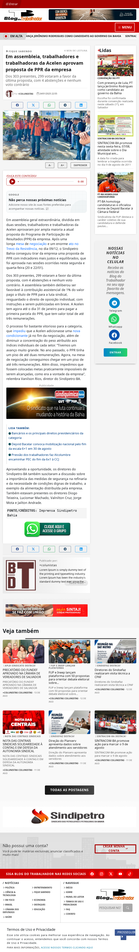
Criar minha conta (114, 848)
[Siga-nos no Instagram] (101, 873)
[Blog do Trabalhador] (23, 15)
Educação (39, 909)
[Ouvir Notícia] (12, 181)
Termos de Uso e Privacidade (73, 903)
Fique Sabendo (41, 892)
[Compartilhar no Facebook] (17, 105)
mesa (20, 244)
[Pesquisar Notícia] (127, 908)
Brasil (8, 904)
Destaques (39, 904)
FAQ (67, 909)
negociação (38, 244)
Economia (39, 900)
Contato (70, 913)
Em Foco (9, 900)
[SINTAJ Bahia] (46, 610)
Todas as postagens (69, 790)
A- (50, 165)
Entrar (13, 4)
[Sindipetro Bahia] (69, 817)
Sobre (68, 892)
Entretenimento (42, 887)
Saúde (8, 917)
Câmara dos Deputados (11, 911)
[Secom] (92, 14)
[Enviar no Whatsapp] (49, 105)
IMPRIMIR (80, 165)
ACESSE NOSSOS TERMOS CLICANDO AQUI (67, 947)
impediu (19, 331)
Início (69, 887)
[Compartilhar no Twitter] (33, 105)
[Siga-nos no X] (111, 873)
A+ (62, 165)
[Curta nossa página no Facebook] (92, 873)
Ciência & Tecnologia (9, 894)
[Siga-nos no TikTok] (130, 873)
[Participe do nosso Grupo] (46, 530)
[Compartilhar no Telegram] (65, 105)
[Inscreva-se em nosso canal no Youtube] (120, 873)
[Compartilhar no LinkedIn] (81, 105)
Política (9, 887)
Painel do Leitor (74, 896)
